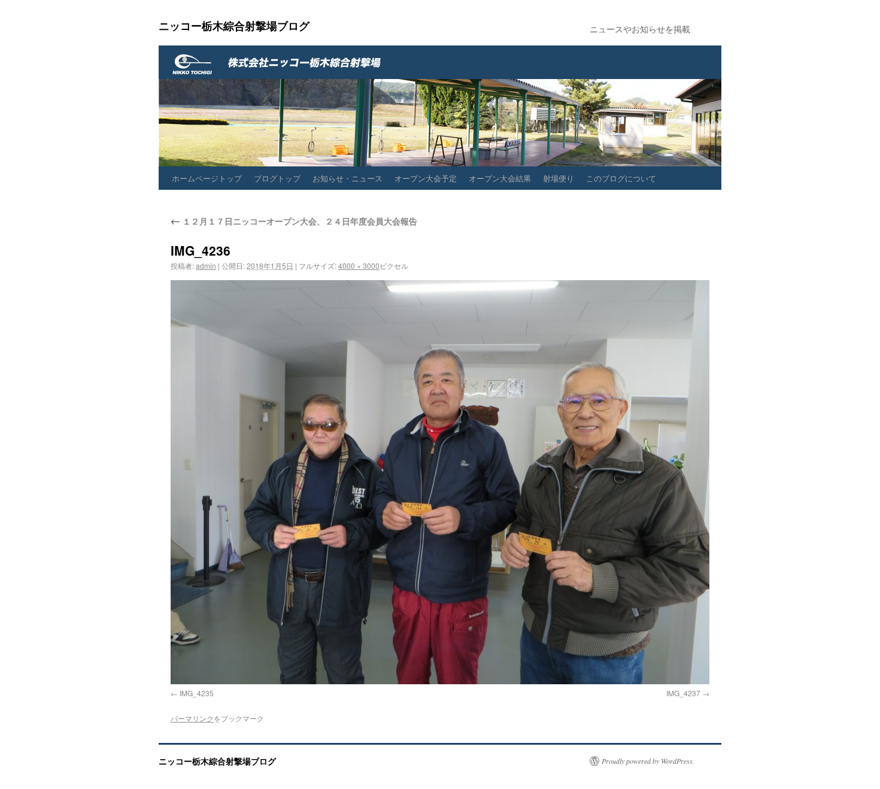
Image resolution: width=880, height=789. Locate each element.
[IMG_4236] (440, 482)
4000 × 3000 (359, 265)
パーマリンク (192, 718)
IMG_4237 (683, 693)
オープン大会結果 (500, 178)
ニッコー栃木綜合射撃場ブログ (234, 26)
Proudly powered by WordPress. (648, 761)
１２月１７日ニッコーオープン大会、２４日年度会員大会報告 (294, 221)
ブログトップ (277, 178)
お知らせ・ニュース (347, 178)
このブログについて (621, 178)
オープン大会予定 (426, 178)
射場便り (558, 178)
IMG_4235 (197, 693)
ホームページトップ (207, 178)
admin (206, 265)
